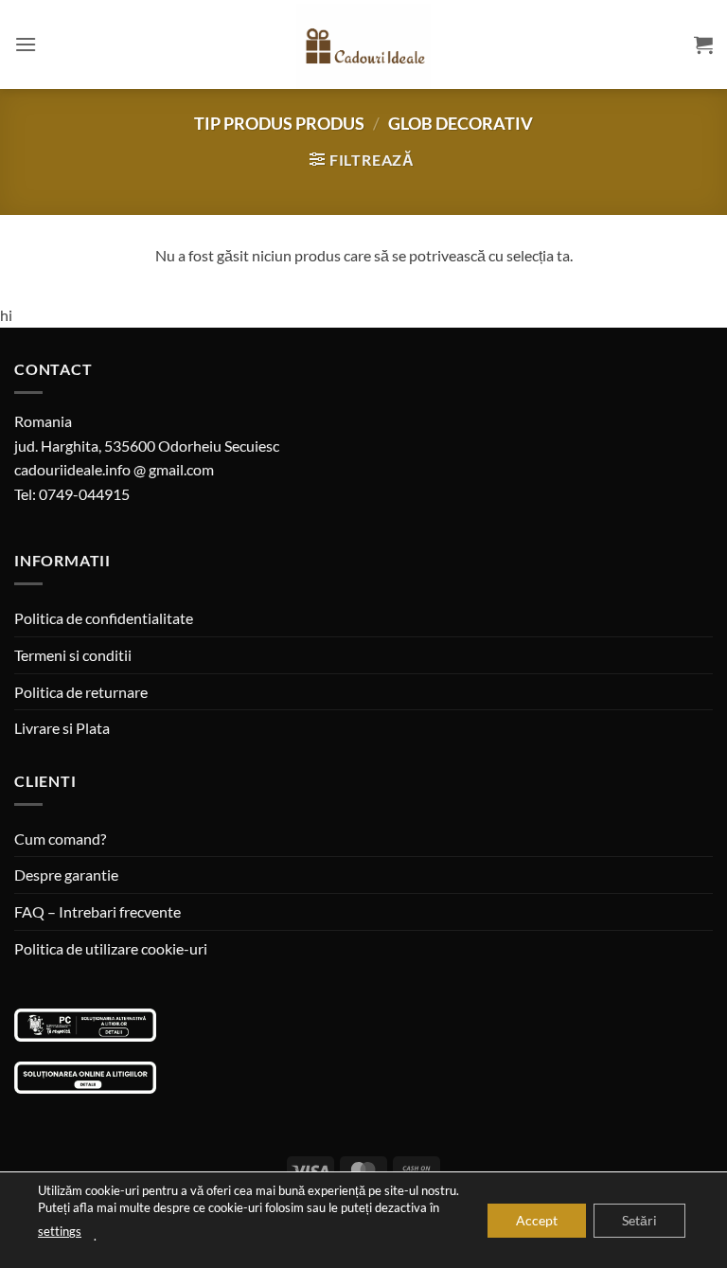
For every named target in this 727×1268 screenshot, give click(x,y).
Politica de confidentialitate (103, 618)
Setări (639, 1219)
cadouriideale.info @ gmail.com (114, 469)
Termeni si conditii (73, 655)
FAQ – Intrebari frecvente (97, 911)
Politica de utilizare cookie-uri (110, 948)
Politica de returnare (81, 692)
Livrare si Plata (62, 728)
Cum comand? (60, 839)
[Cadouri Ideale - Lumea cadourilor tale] (363, 48)
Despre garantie (66, 875)
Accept (537, 1219)
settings (59, 1231)
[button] (25, 44)
